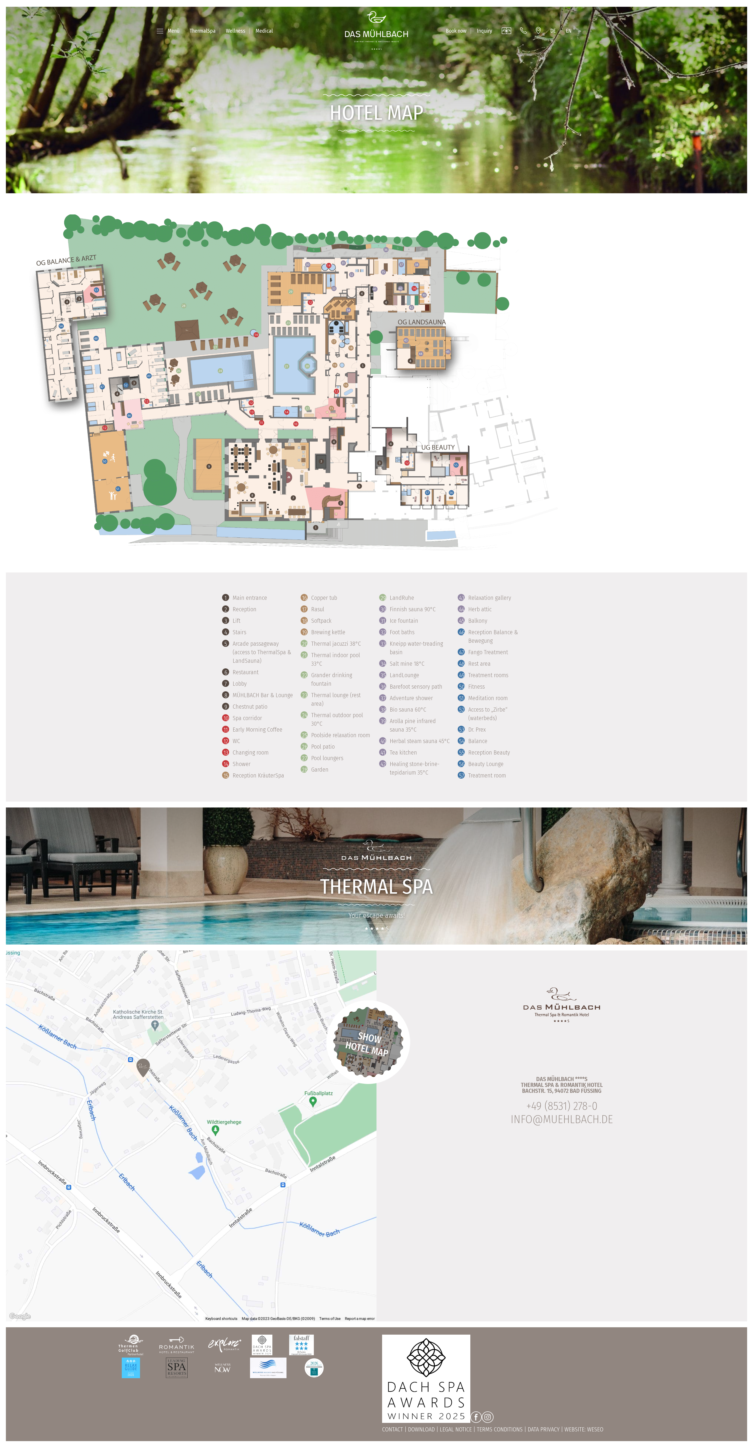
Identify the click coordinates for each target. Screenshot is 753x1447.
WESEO (595, 1429)
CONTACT (392, 1429)
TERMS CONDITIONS (500, 1429)
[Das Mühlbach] (376, 30)
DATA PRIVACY (543, 1429)
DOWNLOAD (421, 1429)
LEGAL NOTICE (456, 1429)
